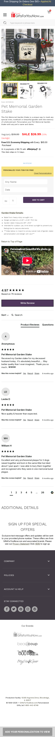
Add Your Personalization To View (27, 731)
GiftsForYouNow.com (28, 703)
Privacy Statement (21, 544)
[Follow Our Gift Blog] (35, 609)
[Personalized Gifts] (27, 14)
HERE (37, 544)
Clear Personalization (43, 173)
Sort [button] (4, 315)
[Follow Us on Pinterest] (21, 609)
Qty (6, 201)
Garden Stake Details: (12, 213)
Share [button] (37, 373)
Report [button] (30, 373)
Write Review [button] (27, 303)
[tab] (30, 325)
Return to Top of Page (11, 241)
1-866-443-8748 (31, 705)
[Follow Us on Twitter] (14, 609)
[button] (11, 493)
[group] (27, 290)
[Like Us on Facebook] (7, 609)
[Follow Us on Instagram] (28, 609)
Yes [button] (24, 373)
